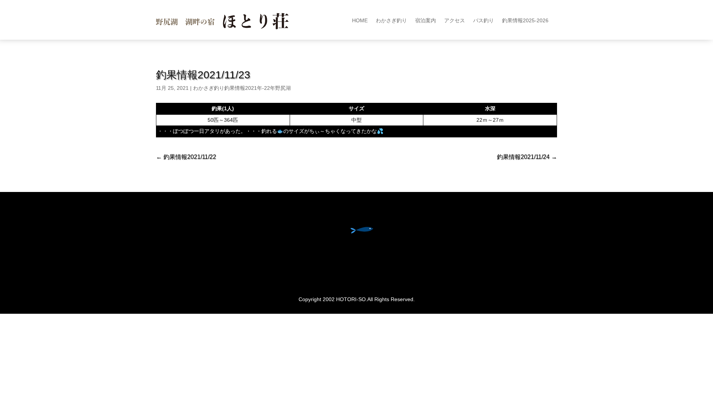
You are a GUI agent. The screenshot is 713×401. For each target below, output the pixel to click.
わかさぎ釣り (391, 20)
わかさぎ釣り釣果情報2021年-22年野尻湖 (242, 88)
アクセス (454, 20)
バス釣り (483, 20)
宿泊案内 (425, 20)
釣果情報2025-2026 (525, 20)
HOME (360, 20)
